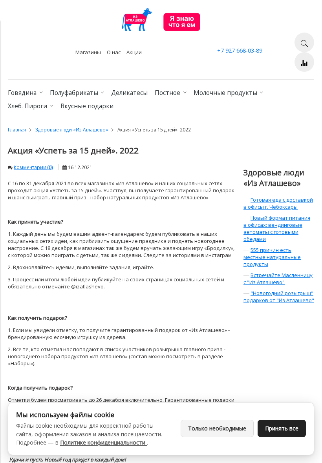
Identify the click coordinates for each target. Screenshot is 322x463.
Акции (134, 52)
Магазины (88, 52)
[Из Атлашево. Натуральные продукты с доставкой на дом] (161, 29)
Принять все (281, 428)
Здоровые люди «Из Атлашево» (71, 129)
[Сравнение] (304, 62)
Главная (17, 129)
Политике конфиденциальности (103, 442)
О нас (114, 52)
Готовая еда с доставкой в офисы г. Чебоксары (278, 203)
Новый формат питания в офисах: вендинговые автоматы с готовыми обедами (276, 228)
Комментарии (33, 167)
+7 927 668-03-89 (239, 50)
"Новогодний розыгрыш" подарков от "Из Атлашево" (278, 297)
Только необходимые (217, 428)
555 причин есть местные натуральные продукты (272, 257)
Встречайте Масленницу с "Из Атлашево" (278, 279)
